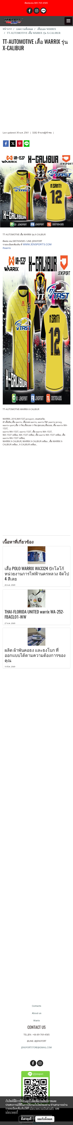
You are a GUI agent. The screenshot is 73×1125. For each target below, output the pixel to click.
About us (36, 1013)
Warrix (36, 1020)
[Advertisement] (36, 92)
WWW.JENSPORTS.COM (37, 244)
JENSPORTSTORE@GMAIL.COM (36, 1047)
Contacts (36, 1006)
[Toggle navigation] (68, 21)
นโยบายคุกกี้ (11, 1112)
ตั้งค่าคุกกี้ (26, 1119)
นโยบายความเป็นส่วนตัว (41, 1108)
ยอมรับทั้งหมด (44, 1119)
